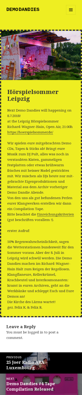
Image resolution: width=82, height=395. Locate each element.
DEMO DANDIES (22, 10)
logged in (35, 332)
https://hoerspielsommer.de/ (30, 132)
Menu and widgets (71, 14)
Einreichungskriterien (55, 214)
